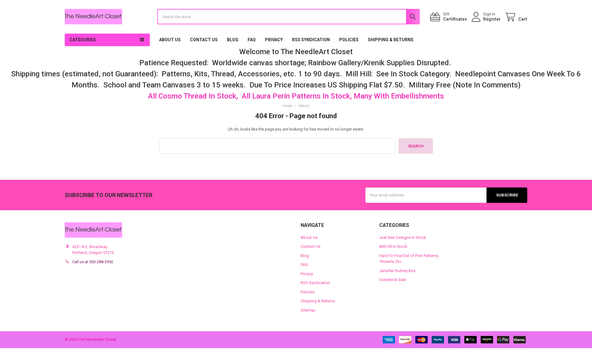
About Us (170, 39)
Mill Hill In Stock (393, 246)
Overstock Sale (392, 279)
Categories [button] (82, 39)
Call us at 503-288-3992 (92, 261)
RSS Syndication (311, 39)
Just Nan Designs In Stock (402, 237)
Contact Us (204, 39)
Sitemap (308, 310)
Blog (232, 39)
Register (492, 19)
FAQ (252, 39)
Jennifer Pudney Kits (397, 270)
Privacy (274, 39)
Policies (349, 39)
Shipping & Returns (390, 39)
